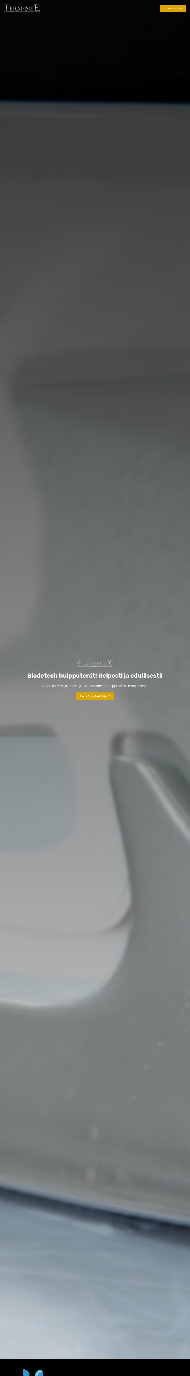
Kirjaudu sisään (173, 8)
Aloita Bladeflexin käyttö (95, 696)
